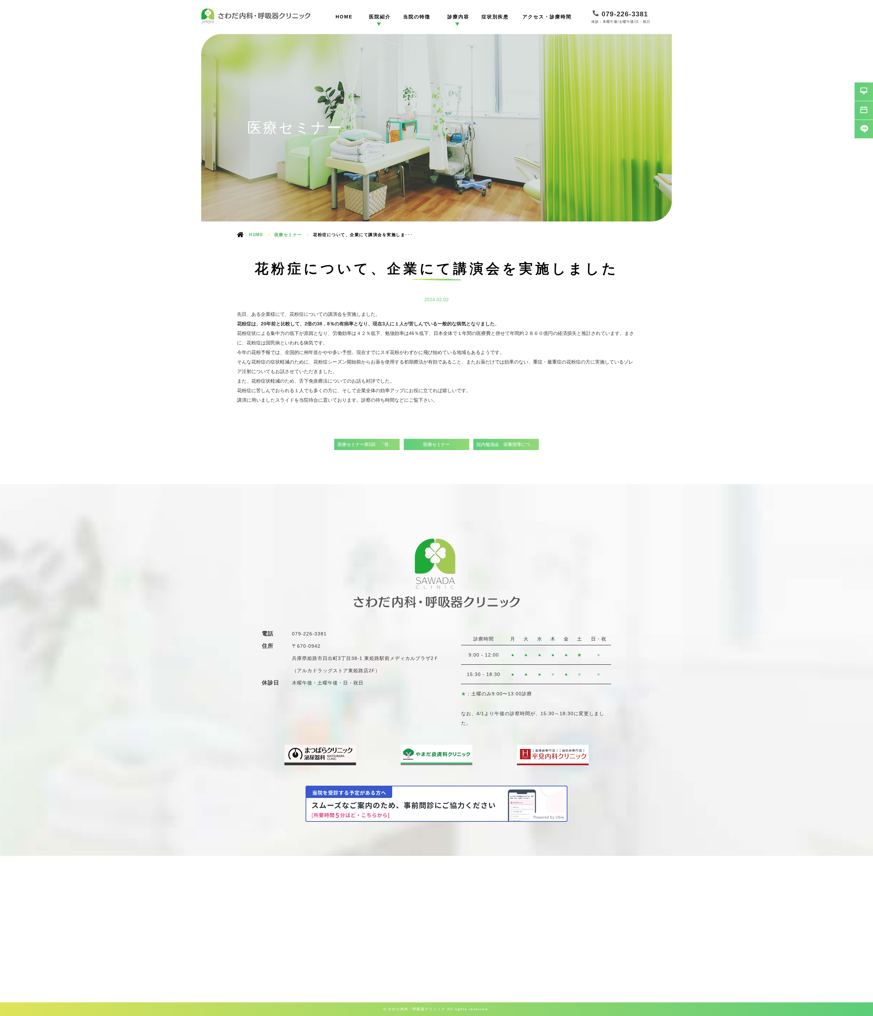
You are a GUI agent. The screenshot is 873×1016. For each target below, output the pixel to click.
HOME (344, 16)
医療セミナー (288, 234)
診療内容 (458, 16)
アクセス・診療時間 (547, 16)
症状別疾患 (495, 16)
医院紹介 (380, 16)
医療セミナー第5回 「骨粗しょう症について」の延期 (369, 444)
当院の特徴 (416, 16)
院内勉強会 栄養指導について (508, 444)
